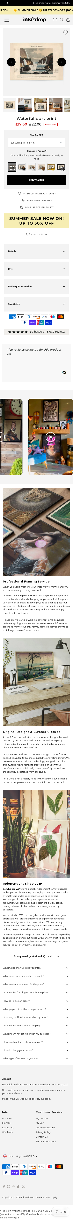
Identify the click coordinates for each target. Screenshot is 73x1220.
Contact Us (41, 1136)
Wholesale (7, 1132)
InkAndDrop (27, 1197)
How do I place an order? (16, 1001)
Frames (6, 1123)
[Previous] (11, 62)
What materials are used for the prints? (23, 984)
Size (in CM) (36, 135)
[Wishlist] (55, 20)
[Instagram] (8, 1187)
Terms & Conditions (46, 1141)
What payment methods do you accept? (24, 1009)
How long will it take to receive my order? (25, 1017)
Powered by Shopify (46, 1197)
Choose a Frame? (36, 151)
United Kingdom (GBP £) (21, 1156)
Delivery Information (20, 286)
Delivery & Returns (45, 1127)
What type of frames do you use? (20, 1058)
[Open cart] (68, 20)
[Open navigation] (9, 20)
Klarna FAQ (8, 1127)
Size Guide (14, 304)
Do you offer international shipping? (22, 1025)
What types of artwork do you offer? (22, 967)
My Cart (40, 1123)
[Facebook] (4, 1187)
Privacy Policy (43, 1132)
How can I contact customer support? (23, 1042)
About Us (7, 1118)
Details (12, 251)
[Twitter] (23, 1187)
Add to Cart (36, 180)
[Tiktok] (18, 1187)
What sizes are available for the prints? (23, 976)
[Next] (61, 62)
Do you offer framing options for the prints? (26, 992)
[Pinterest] (13, 1187)
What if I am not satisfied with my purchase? (26, 1033)
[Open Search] (61, 20)
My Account (42, 1118)
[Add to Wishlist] (65, 32)
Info (10, 268)
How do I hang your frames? (18, 1050)
